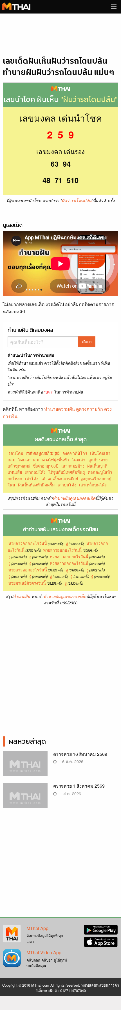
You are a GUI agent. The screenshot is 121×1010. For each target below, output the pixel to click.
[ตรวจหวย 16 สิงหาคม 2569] (25, 767)
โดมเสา (78, 459)
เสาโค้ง (31, 478)
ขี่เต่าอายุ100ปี (45, 466)
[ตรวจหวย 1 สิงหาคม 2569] (25, 799)
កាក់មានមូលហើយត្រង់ (43, 453)
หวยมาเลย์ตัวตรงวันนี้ (27, 583)
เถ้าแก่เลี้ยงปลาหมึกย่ (59, 478)
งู (67, 543)
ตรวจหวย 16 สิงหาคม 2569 (80, 754)
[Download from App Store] (101, 941)
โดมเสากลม (28, 459)
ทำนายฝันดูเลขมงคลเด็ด (74, 498)
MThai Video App (43, 952)
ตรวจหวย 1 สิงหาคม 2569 (79, 786)
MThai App (37, 928)
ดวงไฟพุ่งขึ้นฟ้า (55, 459)
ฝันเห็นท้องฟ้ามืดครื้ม (36, 485)
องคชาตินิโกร (74, 453)
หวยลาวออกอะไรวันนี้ (27, 543)
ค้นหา (86, 342)
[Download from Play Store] (101, 929)
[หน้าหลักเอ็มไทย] (16, 5)
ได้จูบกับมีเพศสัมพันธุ (67, 472)
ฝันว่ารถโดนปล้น (76, 200)
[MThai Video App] (12, 957)
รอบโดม (15, 453)
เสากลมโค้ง (35, 472)
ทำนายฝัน (21, 596)
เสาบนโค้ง (67, 485)
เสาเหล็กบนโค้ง (93, 485)
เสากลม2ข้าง (72, 466)
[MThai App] (12, 933)
